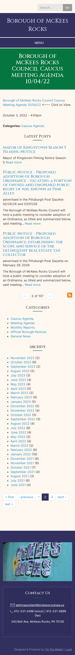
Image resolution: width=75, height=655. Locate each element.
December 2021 (22, 459)
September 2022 (23, 419)
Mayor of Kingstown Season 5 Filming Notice (34, 149)
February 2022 (21, 450)
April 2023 (18, 389)
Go (67, 7)
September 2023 (23, 366)
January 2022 (21, 454)
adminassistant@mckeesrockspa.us (40, 605)
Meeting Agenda (22, 323)
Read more (14, 162)
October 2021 (21, 467)
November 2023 (22, 358)
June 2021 (18, 485)
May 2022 (18, 437)
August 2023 (20, 371)
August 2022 (20, 423)
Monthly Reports (23, 327)
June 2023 (18, 380)
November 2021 (22, 463)
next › (62, 497)
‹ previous (26, 497)
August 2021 (20, 476)
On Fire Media (54, 649)
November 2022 (22, 410)
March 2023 (19, 393)
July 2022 (18, 428)
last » (9, 504)
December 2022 (22, 406)
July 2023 (18, 375)
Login (68, 649)
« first (9, 497)
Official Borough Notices (28, 332)
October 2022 (21, 415)
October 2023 (21, 362)
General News (21, 336)
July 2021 (18, 480)
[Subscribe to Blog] (69, 295)
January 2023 (21, 402)
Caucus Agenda (32, 126)
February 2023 (21, 397)
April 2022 (18, 441)
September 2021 (23, 472)
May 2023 (18, 384)
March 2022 (19, 445)
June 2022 (18, 432)
